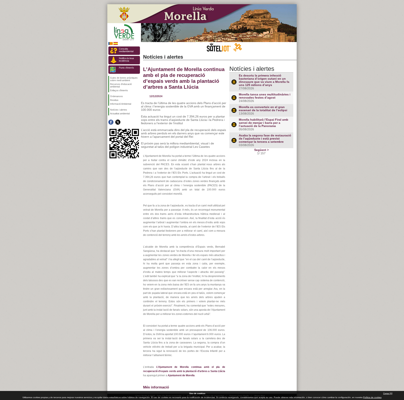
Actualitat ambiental (120, 113)
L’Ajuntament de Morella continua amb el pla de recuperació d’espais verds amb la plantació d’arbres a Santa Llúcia (184, 78)
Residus (114, 100)
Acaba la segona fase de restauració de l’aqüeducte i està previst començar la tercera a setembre (265, 138)
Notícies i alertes (118, 109)
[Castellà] (115, 44)
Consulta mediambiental (126, 50)
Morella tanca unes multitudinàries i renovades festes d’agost (264, 96)
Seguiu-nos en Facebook (110, 122)
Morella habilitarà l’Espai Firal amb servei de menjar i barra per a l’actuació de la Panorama (263, 123)
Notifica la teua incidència (126, 59)
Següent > (261, 150)
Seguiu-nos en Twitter (117, 122)
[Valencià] (110, 44)
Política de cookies (372, 397)
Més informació (156, 387)
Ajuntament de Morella (181, 375)
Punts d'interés (126, 67)
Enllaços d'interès (119, 90)
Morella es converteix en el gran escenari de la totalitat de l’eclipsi (263, 109)
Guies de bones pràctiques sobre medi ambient (124, 79)
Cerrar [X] (387, 393)
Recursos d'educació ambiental (121, 85)
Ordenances (116, 96)
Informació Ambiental (120, 104)
